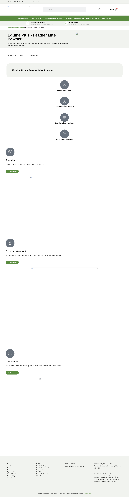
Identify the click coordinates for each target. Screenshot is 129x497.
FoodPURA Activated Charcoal (53, 18)
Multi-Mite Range (23, 18)
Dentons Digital (87, 493)
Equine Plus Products (92, 18)
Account (99, 11)
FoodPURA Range (36, 18)
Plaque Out (68, 18)
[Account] (99, 9)
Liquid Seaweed (79, 18)
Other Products (106, 18)
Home (9, 27)
